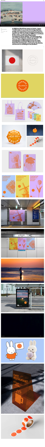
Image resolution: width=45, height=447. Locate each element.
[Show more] (43, 46)
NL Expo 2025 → (2, 32)
